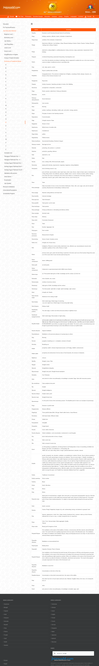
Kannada (6, 621)
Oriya (5, 628)
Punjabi (6, 635)
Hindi (5, 614)
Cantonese (54, 604)
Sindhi (5, 641)
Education (6, 24)
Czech (53, 611)
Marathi (6, 624)
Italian (53, 631)
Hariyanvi (6, 617)
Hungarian (54, 628)
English (53, 614)
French (53, 621)
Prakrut (6, 631)
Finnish (53, 617)
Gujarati (6, 611)
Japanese (54, 635)
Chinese (54, 607)
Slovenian (54, 641)
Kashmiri (54, 638)
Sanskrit (6, 645)
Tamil (5, 638)
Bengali (6, 607)
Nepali (5, 663)
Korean (6, 660)
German (54, 624)
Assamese (6, 604)
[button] (93, 16)
